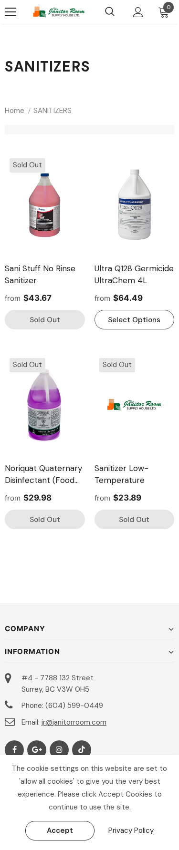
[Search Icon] (110, 12)
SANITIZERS (52, 110)
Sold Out (45, 320)
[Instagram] (59, 749)
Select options (134, 320)
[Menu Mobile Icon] (10, 12)
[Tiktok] (81, 749)
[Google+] (36, 749)
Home (14, 110)
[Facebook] (14, 749)
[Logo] (59, 12)
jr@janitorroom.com (74, 722)
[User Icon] (138, 12)
